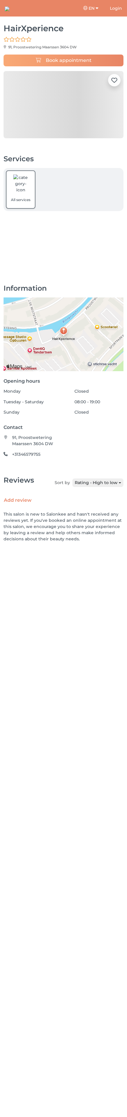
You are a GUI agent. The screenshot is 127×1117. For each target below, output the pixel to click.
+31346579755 (26, 454)
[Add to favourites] (114, 80)
